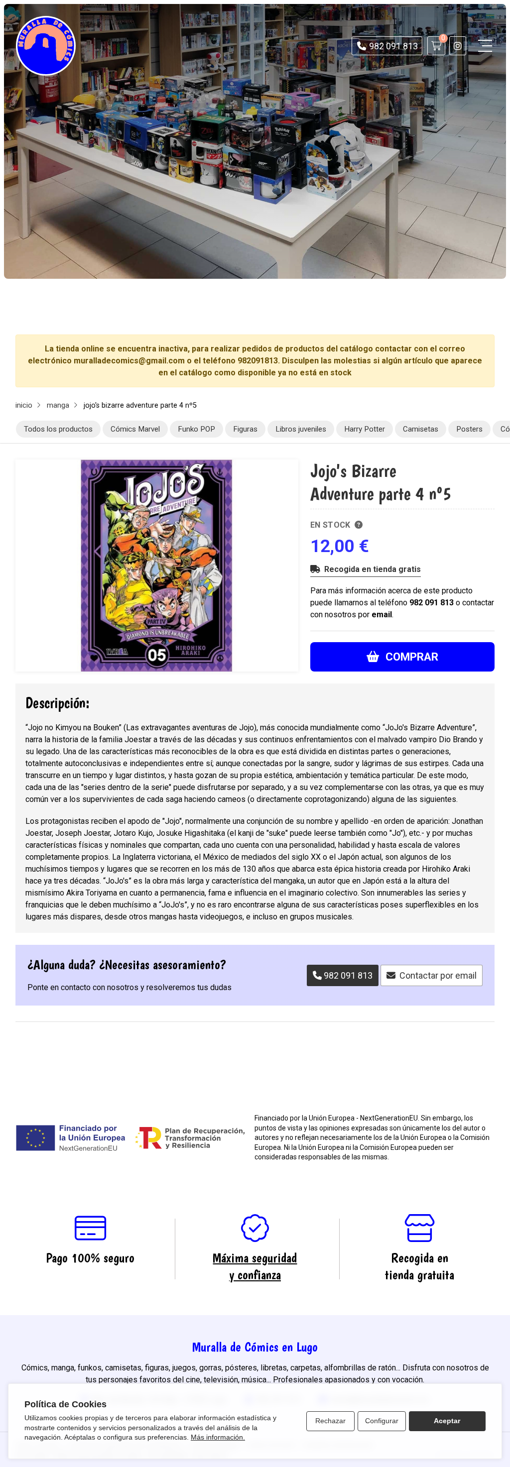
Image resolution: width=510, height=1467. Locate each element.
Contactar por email (438, 975)
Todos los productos (58, 429)
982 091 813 (431, 602)
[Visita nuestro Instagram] (458, 46)
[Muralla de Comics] (46, 46)
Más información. (218, 1437)
